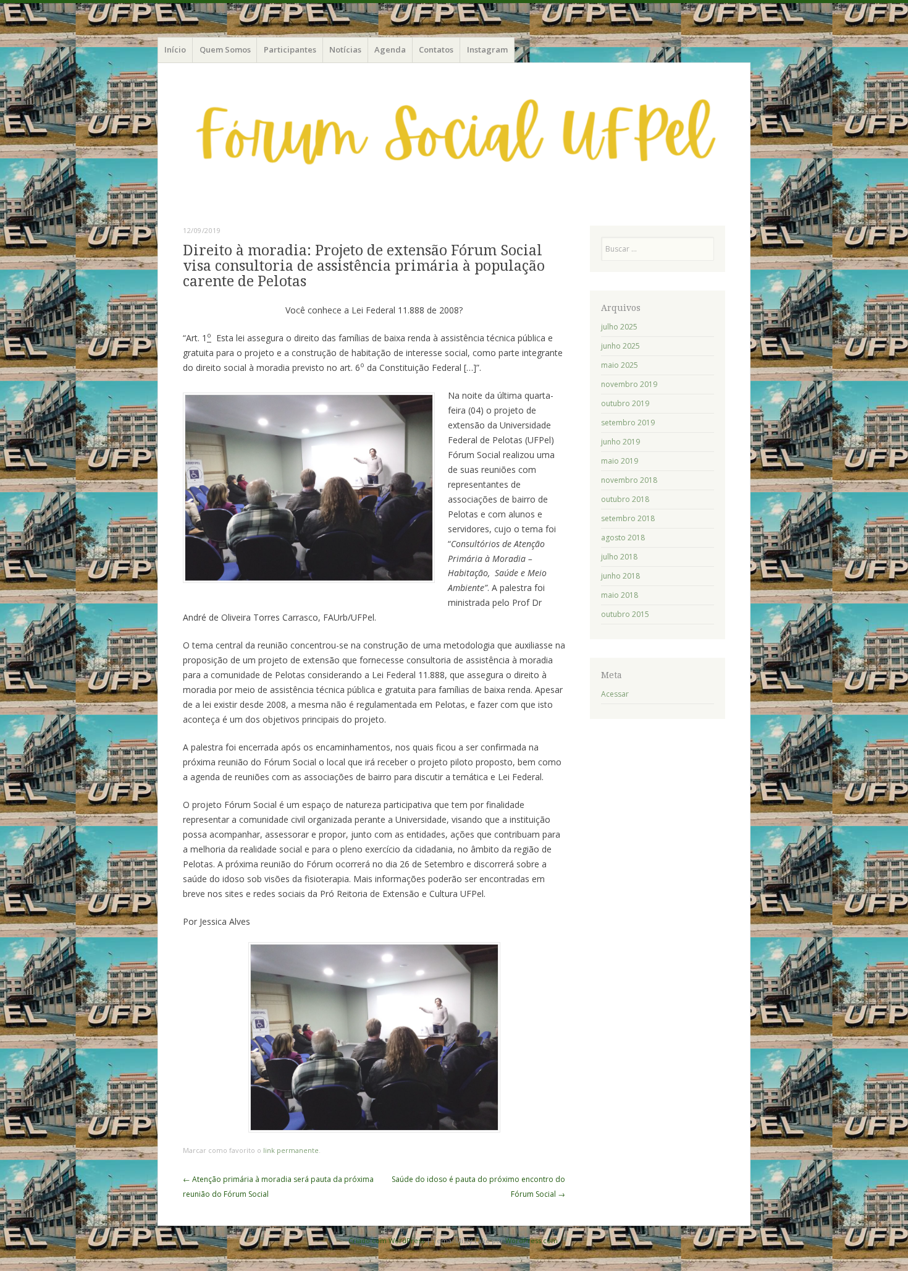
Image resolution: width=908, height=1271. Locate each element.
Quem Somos (225, 49)
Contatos (436, 49)
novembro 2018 (629, 480)
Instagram (487, 49)
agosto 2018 (623, 537)
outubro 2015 (625, 614)
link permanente (291, 1150)
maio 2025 (619, 365)
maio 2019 (619, 461)
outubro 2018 (625, 499)
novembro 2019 (629, 384)
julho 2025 (619, 326)
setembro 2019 (628, 422)
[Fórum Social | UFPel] (454, 142)
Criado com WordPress (386, 1240)
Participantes (290, 49)
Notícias (345, 49)
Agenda (390, 49)
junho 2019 (620, 441)
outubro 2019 (625, 403)
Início (175, 49)
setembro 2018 (628, 518)
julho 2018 (619, 556)
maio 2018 (619, 595)
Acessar (615, 694)
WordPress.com (531, 1240)
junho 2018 (620, 576)
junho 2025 (620, 346)
